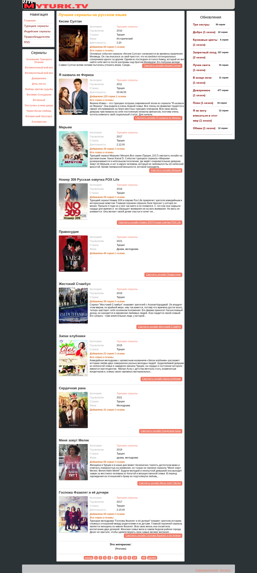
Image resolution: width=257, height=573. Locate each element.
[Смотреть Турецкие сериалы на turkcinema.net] (55, 4)
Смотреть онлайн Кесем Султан (162, 65)
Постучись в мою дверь (39, 105)
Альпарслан (39, 121)
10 (134, 557)
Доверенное (39, 78)
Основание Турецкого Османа (39, 61)
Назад (88, 557)
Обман (204, 128)
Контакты (225, 570)
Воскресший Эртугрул (38, 116)
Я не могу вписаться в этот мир (205, 115)
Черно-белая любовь (38, 111)
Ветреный (39, 100)
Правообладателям (37, 36)
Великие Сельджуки (39, 94)
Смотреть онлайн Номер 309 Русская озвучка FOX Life (149, 222)
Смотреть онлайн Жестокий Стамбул (159, 326)
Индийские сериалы (37, 31)
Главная (30, 20)
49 (143, 557)
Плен (203, 102)
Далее (152, 557)
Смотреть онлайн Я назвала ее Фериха (158, 118)
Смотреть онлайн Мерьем (166, 170)
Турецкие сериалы (36, 25)
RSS (27, 42)
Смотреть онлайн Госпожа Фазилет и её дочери (153, 535)
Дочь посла (39, 83)
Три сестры (201, 24)
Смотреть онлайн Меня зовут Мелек (160, 483)
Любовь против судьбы (39, 89)
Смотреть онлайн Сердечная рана (161, 431)
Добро (204, 32)
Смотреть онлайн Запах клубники (161, 378)
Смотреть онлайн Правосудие (163, 274)
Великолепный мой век (39, 67)
